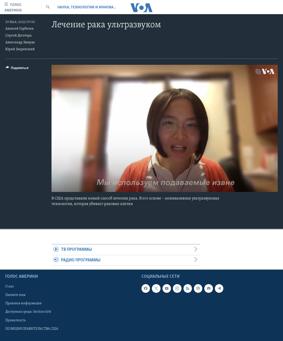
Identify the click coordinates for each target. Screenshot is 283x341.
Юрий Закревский (20, 49)
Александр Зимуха (20, 42)
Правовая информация (23, 303)
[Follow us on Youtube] (167, 288)
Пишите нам (15, 295)
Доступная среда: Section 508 (28, 312)
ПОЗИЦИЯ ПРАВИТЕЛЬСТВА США (31, 329)
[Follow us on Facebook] (146, 288)
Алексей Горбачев (19, 29)
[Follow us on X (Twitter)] (156, 288)
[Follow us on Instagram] (177, 288)
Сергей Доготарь (18, 35)
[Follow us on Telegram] (219, 288)
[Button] (17, 69)
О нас (9, 286)
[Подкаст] (198, 288)
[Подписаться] (208, 288)
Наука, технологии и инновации (86, 8)
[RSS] (188, 288)
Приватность (15, 320)
